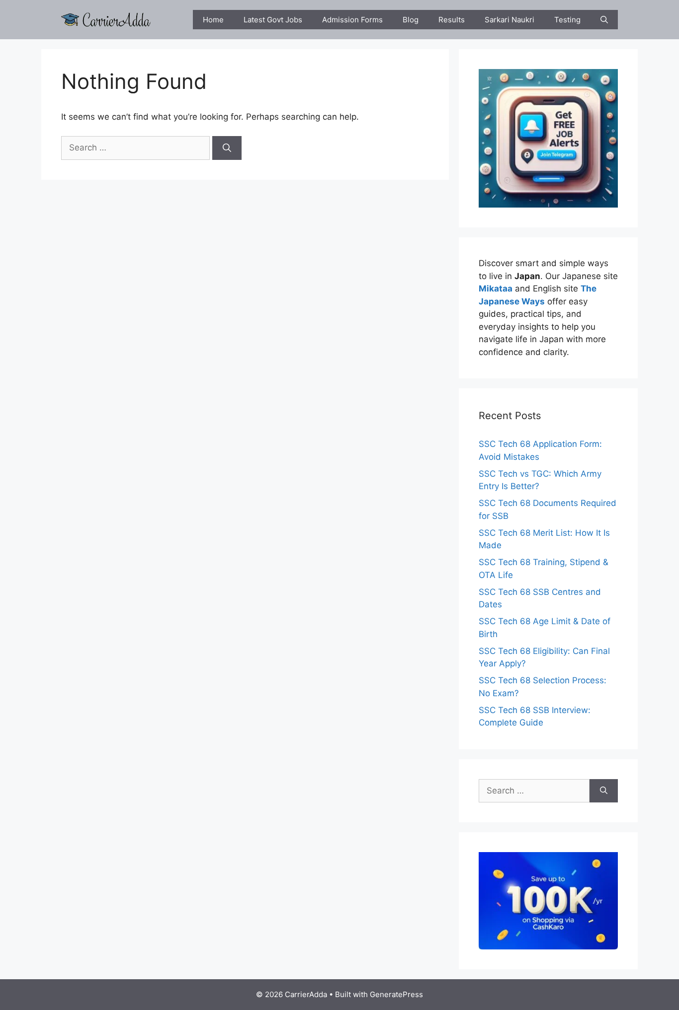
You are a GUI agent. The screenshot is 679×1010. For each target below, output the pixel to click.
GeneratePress (396, 994)
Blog (411, 19)
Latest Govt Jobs (273, 19)
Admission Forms (352, 19)
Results (451, 19)
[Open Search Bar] (604, 19)
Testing (567, 19)
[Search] (227, 148)
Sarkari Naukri (509, 19)
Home (213, 19)
